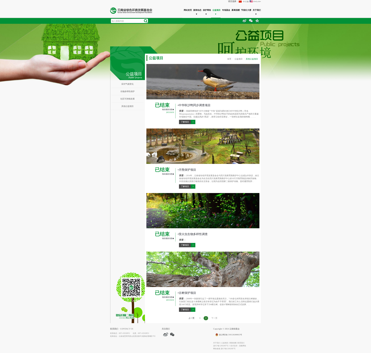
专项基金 (226, 10)
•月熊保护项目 (187, 169)
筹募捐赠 (232, 343)
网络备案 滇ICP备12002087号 (224, 349)
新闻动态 (197, 10)
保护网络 (207, 10)
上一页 (191, 318)
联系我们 (241, 343)
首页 (229, 59)
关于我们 (257, 10)
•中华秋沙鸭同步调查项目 (194, 105)
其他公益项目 (127, 106)
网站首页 (188, 10)
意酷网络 (242, 346)
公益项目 (216, 10)
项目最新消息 (167, 109)
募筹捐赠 (236, 10)
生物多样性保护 (127, 91)
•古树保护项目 (187, 292)
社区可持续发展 (127, 99)
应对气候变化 (127, 84)
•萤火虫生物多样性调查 (193, 234)
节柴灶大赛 (246, 10)
